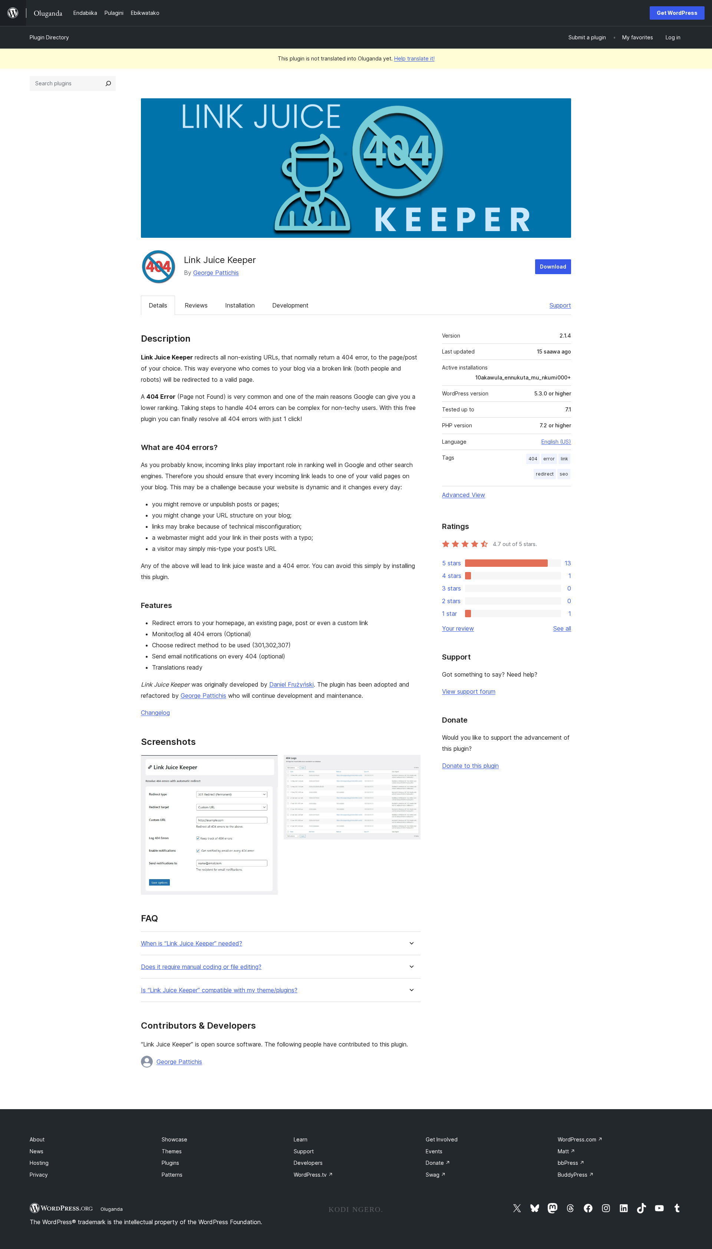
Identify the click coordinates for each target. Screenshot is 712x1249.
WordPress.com (580, 1139)
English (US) (556, 441)
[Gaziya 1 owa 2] (267, 765)
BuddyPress (576, 1174)
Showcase (174, 1139)
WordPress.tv (313, 1174)
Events (434, 1151)
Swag (436, 1174)
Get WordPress (677, 13)
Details (158, 305)
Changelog (155, 712)
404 (532, 458)
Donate (438, 1163)
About (37, 1139)
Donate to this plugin (470, 765)
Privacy (39, 1174)
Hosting (39, 1163)
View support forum (468, 691)
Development (290, 305)
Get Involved (442, 1139)
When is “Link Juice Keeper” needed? (191, 943)
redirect (545, 474)
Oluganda (111, 1209)
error (549, 458)
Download (553, 266)
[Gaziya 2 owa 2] (410, 765)
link (564, 458)
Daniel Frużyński (291, 684)
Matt (566, 1151)
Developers (308, 1163)
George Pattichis (216, 272)
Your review (458, 628)
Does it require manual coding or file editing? (201, 966)
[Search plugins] (108, 83)
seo (564, 474)
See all (562, 628)
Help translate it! (414, 58)
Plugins (170, 1163)
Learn (300, 1139)
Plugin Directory (49, 37)
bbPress (571, 1163)
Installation (240, 305)
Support (560, 305)
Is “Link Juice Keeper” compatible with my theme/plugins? (219, 990)
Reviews (196, 305)
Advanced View (463, 495)
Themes (172, 1151)
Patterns (172, 1174)
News (36, 1151)
